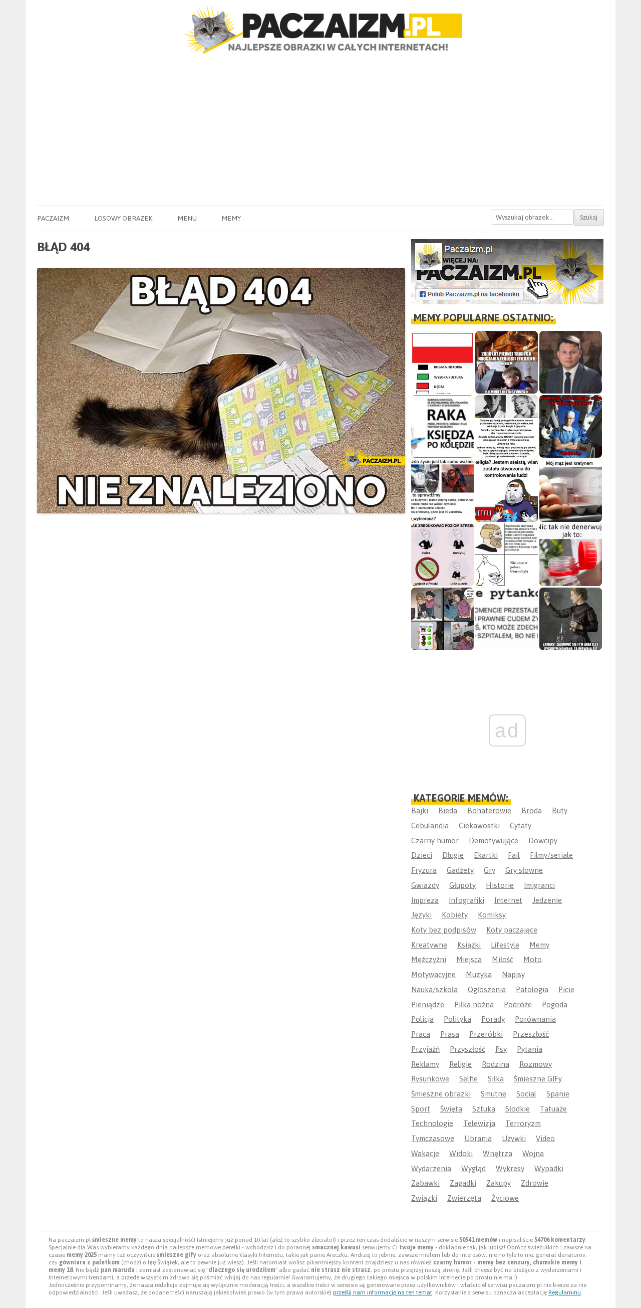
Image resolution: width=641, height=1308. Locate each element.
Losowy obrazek (123, 218)
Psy (501, 1049)
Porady (493, 1019)
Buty (559, 810)
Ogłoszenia (487, 989)
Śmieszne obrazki (441, 1093)
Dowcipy (542, 840)
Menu (187, 218)
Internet (508, 900)
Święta (451, 1108)
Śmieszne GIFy (538, 1078)
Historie (500, 885)
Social (526, 1093)
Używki (514, 1138)
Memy (231, 218)
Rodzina (495, 1064)
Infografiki (466, 900)
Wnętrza (497, 1153)
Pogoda (554, 1004)
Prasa (449, 1034)
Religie (460, 1064)
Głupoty (462, 885)
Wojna (533, 1153)
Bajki (419, 810)
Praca (420, 1034)
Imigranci (539, 885)
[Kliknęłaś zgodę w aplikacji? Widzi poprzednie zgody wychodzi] (442, 619)
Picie (566, 989)
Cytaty (520, 825)
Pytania (529, 1049)
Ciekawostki (479, 825)
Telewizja (479, 1123)
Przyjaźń (425, 1049)
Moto (532, 959)
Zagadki (463, 1183)
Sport (420, 1108)
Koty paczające (511, 929)
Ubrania (478, 1138)
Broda (531, 810)
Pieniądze (427, 1004)
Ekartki (486, 855)
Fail (514, 855)
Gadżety (460, 870)
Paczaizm (53, 218)
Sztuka (483, 1108)
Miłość (502, 959)
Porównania (535, 1019)
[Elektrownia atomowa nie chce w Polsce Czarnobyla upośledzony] (506, 554)
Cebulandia (430, 825)
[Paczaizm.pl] (320, 29)
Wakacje (425, 1153)
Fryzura (424, 870)
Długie (453, 855)
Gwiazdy (425, 885)
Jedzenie (547, 900)
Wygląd (473, 1168)
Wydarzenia (431, 1168)
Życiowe (505, 1198)
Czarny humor (435, 840)
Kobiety (455, 914)
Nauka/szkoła (434, 989)
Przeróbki (486, 1034)
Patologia (532, 989)
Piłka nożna (474, 1004)
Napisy (513, 974)
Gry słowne (524, 870)
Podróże (518, 1004)
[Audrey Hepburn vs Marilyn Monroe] (506, 426)
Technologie (432, 1123)
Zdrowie (534, 1183)
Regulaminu (564, 1292)
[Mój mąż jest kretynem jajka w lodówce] (570, 490)
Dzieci (421, 855)
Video (545, 1138)
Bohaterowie (489, 810)
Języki (421, 914)
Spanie (557, 1093)
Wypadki (548, 1168)
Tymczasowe (432, 1138)
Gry (489, 870)
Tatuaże (553, 1108)
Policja (422, 1019)
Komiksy (492, 914)
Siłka (496, 1078)
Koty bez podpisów (443, 929)
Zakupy (498, 1183)
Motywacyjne (433, 974)
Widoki (461, 1153)
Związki (424, 1198)
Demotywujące (493, 840)
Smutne (493, 1093)
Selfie (468, 1078)
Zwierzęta (464, 1198)
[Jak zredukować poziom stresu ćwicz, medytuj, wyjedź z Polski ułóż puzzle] (442, 554)
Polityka (457, 1019)
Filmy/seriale (551, 855)
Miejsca (469, 959)
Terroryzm (523, 1123)
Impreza (425, 900)
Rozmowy (535, 1064)
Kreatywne (429, 945)
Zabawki (425, 1183)
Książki (469, 945)
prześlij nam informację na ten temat (382, 1292)
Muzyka (479, 974)
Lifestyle (505, 945)
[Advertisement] (320, 130)
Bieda (447, 810)
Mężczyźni (428, 959)
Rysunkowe (430, 1078)
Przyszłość (467, 1049)
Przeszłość (531, 1034)
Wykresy (510, 1168)
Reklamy (425, 1064)
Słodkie (517, 1108)
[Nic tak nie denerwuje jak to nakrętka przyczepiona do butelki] (570, 554)
